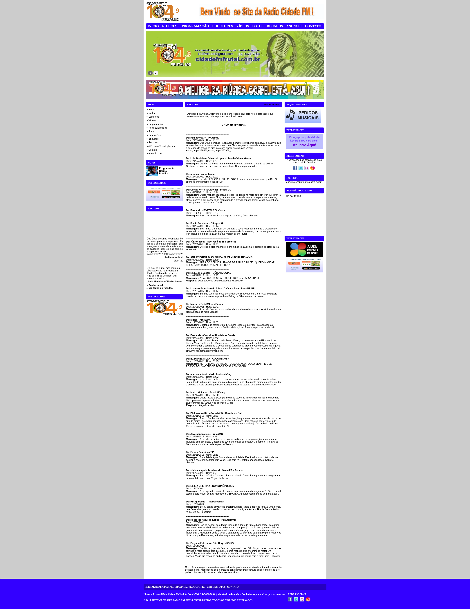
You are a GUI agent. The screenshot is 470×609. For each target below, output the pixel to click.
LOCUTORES (197, 587)
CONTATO (233, 587)
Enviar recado (271, 104)
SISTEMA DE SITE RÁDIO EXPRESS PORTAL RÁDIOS (181, 600)
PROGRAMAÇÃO (179, 587)
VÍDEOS (211, 587)
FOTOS (221, 587)
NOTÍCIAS (162, 587)
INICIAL (150, 587)
